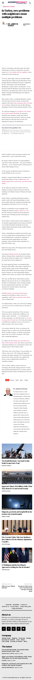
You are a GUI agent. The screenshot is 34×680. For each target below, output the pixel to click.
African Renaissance (7, 508)
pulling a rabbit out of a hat (22, 210)
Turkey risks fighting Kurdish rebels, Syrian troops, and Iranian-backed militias (17, 181)
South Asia (4, 534)
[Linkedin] (16, 30)
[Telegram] (24, 30)
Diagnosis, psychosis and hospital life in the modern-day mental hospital (17, 513)
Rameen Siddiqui (6, 465)
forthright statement (13, 254)
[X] (8, 30)
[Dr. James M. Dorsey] (3, 23)
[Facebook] (3, 30)
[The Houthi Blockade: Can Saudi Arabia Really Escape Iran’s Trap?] (17, 451)
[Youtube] (23, 629)
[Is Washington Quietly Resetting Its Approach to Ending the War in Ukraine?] (17, 555)
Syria (21, 380)
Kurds (17, 380)
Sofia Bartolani (6, 569)
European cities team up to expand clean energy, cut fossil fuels (25, 588)
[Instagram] (9, 629)
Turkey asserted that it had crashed (21, 297)
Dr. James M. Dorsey (13, 25)
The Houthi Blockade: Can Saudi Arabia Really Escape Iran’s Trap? (15, 462)
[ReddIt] (20, 30)
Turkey (26, 380)
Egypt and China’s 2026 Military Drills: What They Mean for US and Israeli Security (17, 487)
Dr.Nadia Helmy (6, 491)
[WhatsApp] (12, 30)
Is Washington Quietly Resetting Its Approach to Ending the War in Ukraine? (16, 566)
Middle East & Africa (9, 6)
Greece (12, 380)
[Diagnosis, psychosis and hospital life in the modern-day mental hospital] (17, 502)
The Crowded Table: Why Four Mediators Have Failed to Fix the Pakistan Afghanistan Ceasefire (17, 539)
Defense (4, 483)
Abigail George (6, 516)
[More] (29, 30)
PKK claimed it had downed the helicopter (15, 293)
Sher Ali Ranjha (6, 544)
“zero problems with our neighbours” (18, 72)
